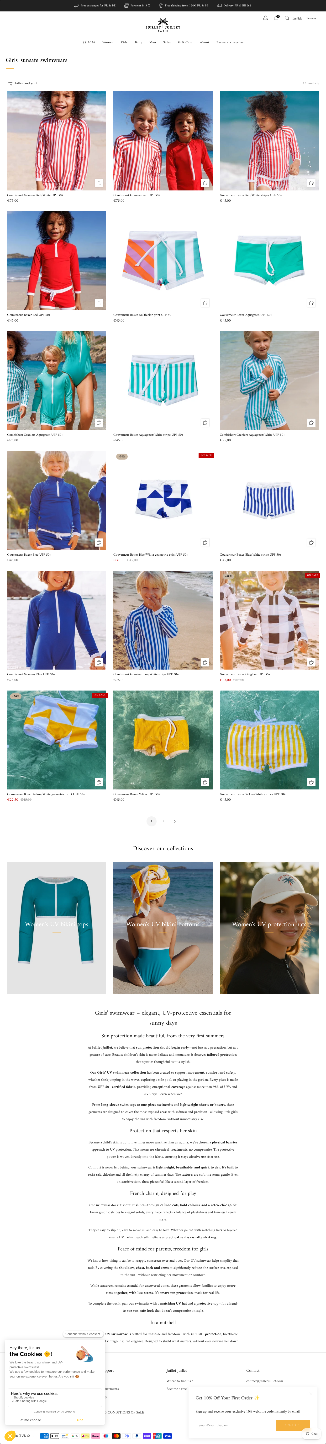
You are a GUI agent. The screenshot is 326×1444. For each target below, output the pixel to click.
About (204, 43)
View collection (56, 946)
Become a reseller (230, 43)
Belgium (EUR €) (18, 1436)
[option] (311, 18)
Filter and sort (26, 84)
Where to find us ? (180, 1381)
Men (152, 43)
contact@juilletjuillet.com (264, 1381)
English (297, 18)
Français (311, 18)
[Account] (265, 17)
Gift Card (185, 43)
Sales (167, 43)
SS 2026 (89, 43)
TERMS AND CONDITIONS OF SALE (115, 1412)
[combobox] (297, 18)
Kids (124, 43)
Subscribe (293, 1425)
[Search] (286, 17)
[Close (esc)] (311, 1393)
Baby (138, 43)
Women (108, 43)
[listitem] (95, 5)
